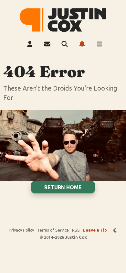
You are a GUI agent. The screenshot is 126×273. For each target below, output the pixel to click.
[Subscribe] (82, 44)
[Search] (64, 44)
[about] (30, 44)
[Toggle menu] (99, 44)
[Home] (63, 20)
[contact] (47, 44)
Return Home (63, 187)
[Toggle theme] (115, 230)
